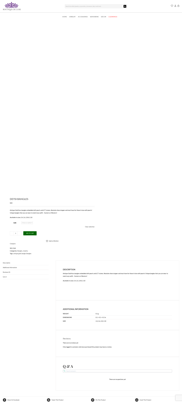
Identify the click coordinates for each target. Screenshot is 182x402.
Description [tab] (6, 263)
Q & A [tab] (5, 277)
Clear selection (89, 227)
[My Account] (175, 6)
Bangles (19, 251)
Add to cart (30, 233)
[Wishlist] (172, 6)
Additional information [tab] (10, 267)
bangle (24, 253)
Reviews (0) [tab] (6, 272)
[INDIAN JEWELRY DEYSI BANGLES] (45, 106)
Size (14, 223)
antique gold (17, 253)
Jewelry (25, 251)
